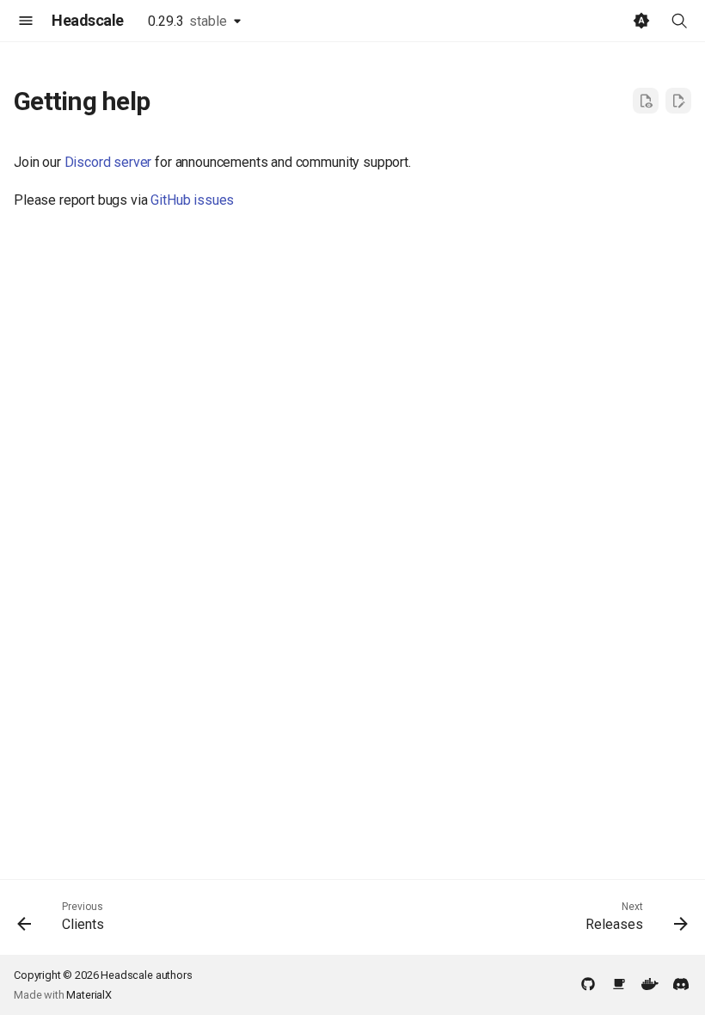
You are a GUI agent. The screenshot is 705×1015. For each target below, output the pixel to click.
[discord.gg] (681, 982)
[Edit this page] (678, 101)
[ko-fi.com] (619, 982)
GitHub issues (192, 200)
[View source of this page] (646, 101)
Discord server (108, 162)
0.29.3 (187, 21)
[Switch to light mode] (641, 20)
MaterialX (89, 994)
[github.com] (588, 982)
